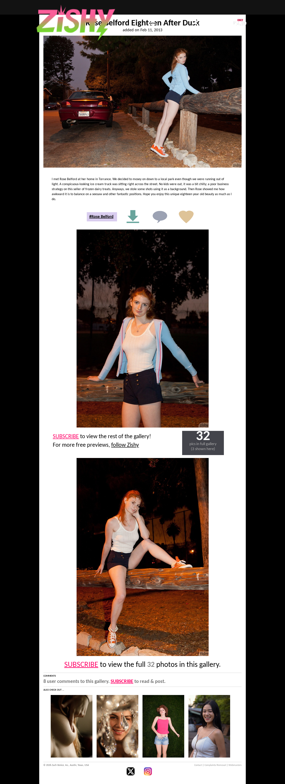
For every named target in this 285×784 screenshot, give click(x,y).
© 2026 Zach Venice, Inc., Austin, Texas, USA (66, 765)
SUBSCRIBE (66, 437)
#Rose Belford (101, 217)
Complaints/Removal (215, 765)
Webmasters (235, 765)
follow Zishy (125, 445)
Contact (198, 765)
